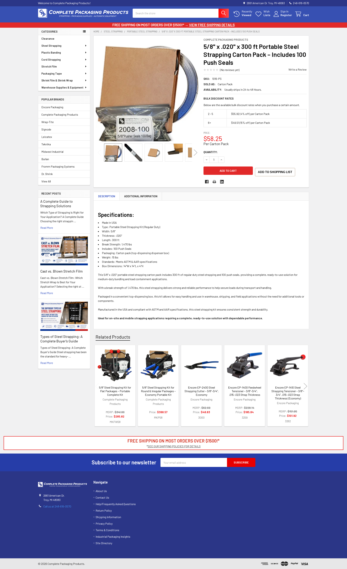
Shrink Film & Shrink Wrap (57, 80)
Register (286, 15)
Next (195, 152)
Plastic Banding (51, 52)
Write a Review (297, 69)
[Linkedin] (222, 181)
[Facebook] (207, 181)
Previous (99, 152)
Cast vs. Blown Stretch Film (61, 271)
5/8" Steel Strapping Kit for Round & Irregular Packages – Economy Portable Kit (158, 391)
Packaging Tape (51, 73)
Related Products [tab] (113, 337)
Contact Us (102, 497)
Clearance (47, 38)
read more (46, 227)
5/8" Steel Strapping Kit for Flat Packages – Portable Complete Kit (115, 391)
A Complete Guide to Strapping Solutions (56, 203)
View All (46, 181)
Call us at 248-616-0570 (57, 506)
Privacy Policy (104, 523)
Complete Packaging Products (59, 114)
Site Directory (104, 543)
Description (106, 196)
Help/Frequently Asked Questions (116, 504)
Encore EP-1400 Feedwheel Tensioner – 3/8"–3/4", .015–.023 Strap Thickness (244, 391)
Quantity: (211, 152)
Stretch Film (49, 66)
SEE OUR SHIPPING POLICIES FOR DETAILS (174, 446)
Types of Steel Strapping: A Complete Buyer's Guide (61, 338)
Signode (46, 129)
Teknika (46, 144)
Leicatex (46, 136)
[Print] (214, 181)
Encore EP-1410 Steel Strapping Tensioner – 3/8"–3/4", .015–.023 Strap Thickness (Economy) (287, 393)
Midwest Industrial (52, 151)
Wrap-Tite (47, 122)
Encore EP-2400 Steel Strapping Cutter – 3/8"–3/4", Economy (202, 391)
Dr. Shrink (47, 174)
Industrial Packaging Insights (113, 536)
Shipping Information (108, 517)
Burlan (45, 159)
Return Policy (104, 510)
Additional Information (140, 196)
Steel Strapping (51, 45)
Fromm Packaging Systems (58, 166)
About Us (101, 491)
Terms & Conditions (107, 530)
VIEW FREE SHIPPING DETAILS (212, 25)
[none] (147, 89)
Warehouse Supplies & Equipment (62, 87)
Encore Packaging (52, 107)
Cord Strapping (51, 59)
